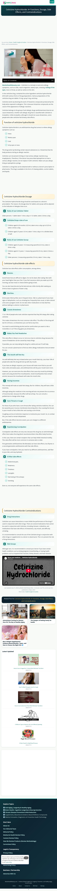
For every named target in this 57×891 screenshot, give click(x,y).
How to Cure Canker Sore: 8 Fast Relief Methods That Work (28, 705)
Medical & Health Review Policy (14, 835)
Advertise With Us (9, 874)
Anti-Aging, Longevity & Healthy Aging (18, 808)
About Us (6, 826)
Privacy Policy (8, 853)
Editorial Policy (8, 832)
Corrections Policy (9, 844)
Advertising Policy (9, 865)
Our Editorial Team (9, 829)
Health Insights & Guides (31, 592)
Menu (52, 2)
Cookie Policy (8, 862)
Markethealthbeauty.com (11, 85)
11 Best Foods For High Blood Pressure (28, 743)
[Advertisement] (28, 27)
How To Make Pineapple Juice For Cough (28, 687)
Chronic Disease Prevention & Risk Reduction (20, 812)
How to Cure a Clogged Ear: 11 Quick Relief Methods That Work (28, 668)
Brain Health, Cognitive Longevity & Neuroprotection (23, 810)
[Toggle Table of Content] (51, 80)
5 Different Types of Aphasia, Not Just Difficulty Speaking (28, 724)
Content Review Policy (10, 838)
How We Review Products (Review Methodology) (19, 841)
